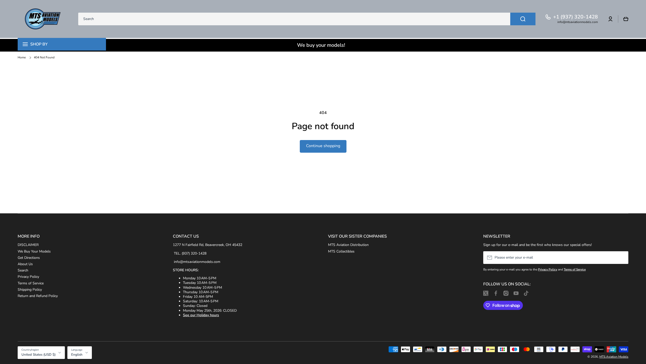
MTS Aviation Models (613, 357)
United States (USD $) (38, 354)
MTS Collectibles (341, 251)
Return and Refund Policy (38, 295)
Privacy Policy (28, 276)
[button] (625, 18)
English (77, 354)
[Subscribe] (622, 257)
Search (23, 270)
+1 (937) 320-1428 (575, 17)
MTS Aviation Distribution (348, 244)
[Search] (522, 19)
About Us (25, 264)
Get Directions (29, 257)
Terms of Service (31, 283)
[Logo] (43, 19)
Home (22, 57)
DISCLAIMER (28, 244)
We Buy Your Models (34, 251)
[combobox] (306, 19)
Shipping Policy (30, 289)
